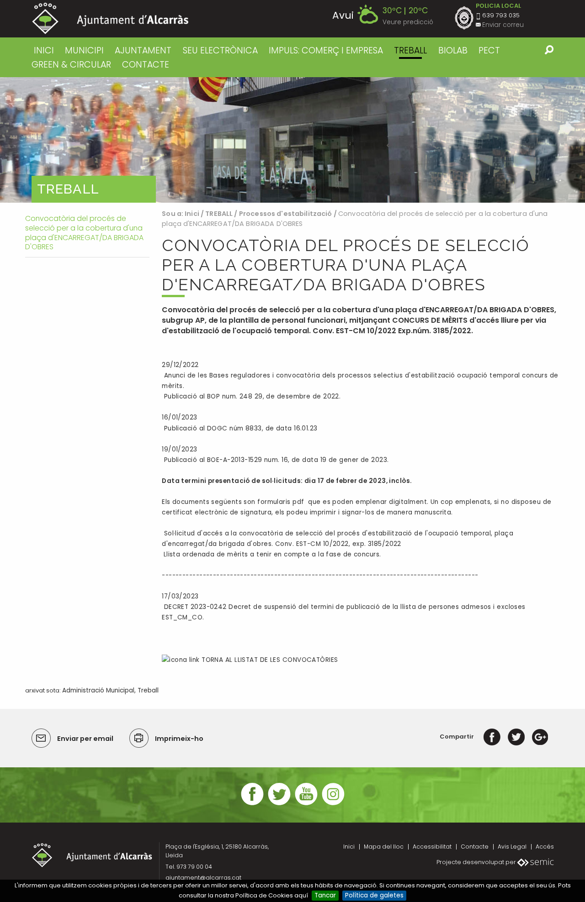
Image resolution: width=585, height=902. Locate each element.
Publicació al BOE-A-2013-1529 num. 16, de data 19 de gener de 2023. (275, 460)
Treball (148, 690)
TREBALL (410, 50)
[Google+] (540, 736)
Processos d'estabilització (285, 213)
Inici (44, 50)
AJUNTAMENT (143, 50)
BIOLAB (453, 50)
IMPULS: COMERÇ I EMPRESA (326, 50)
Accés (545, 846)
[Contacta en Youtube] (306, 804)
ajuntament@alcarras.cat (203, 877)
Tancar (325, 895)
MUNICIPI (84, 50)
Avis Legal (512, 846)
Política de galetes (374, 895)
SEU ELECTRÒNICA (220, 50)
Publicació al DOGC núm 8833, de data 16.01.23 (239, 428)
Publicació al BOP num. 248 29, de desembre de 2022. (251, 396)
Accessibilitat (432, 846)
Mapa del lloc (384, 846)
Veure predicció (408, 22)
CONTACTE (145, 64)
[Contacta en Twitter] (279, 804)
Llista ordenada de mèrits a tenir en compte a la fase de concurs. (272, 554)
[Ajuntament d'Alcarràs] (110, 18)
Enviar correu (503, 25)
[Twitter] (516, 736)
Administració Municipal (98, 690)
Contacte (475, 846)
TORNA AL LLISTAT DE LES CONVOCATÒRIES (269, 660)
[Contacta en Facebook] (252, 804)
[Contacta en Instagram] (333, 804)
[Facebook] (492, 736)
